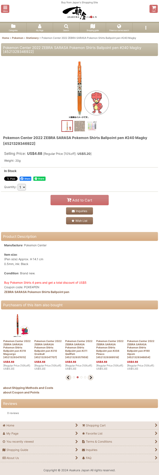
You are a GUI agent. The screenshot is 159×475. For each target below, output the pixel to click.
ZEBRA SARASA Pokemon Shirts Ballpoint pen (36, 292)
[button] (5, 9)
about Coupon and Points (21, 392)
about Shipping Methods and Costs (28, 388)
